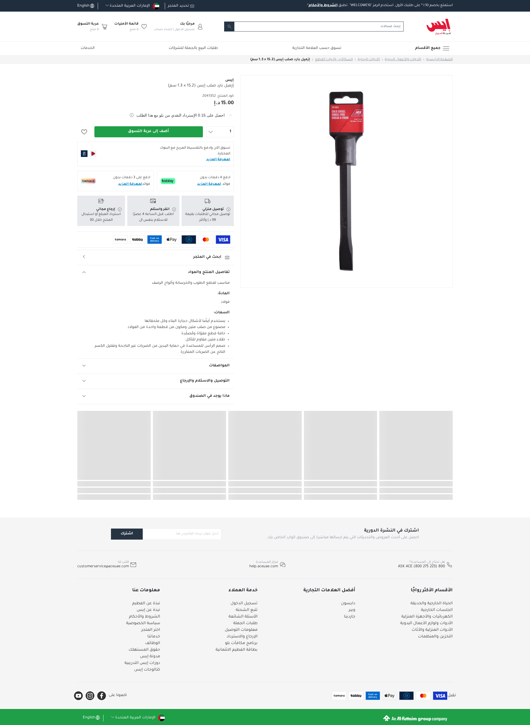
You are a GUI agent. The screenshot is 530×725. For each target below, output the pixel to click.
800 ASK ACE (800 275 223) (421, 566)
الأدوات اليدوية (369, 60)
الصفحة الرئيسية (439, 60)
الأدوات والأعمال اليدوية (403, 60)
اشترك (127, 534)
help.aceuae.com (263, 566)
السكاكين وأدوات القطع (334, 60)
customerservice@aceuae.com (103, 566)
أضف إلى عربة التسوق (148, 131)
